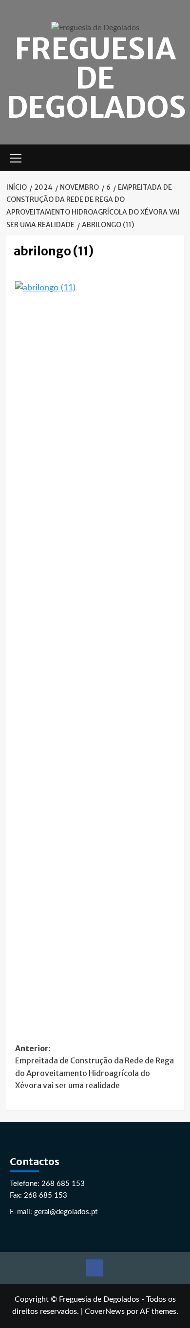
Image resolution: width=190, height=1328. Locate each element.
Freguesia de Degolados (96, 78)
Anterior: (94, 1067)
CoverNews (105, 1311)
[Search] (178, 157)
